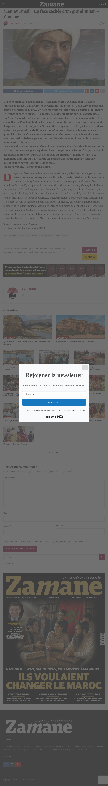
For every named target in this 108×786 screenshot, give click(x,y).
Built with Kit (54, 416)
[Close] (85, 367)
